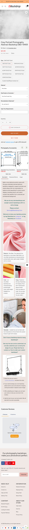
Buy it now (14, 138)
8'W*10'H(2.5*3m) (6, 74)
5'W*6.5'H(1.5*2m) (18, 63)
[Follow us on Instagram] (6, 463)
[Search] (5, 6)
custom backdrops (9, 380)
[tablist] (14, 414)
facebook (18, 218)
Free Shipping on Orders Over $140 (14, 1)
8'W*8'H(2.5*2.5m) (19, 70)
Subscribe (23, 474)
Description (4, 177)
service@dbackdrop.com (14, 210)
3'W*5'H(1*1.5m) (6, 63)
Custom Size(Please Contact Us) (10, 81)
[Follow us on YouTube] (13, 463)
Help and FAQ (4, 492)
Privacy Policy (19, 514)
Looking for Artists (5, 509)
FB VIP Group (4, 506)
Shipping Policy (19, 489)
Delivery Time (4, 495)
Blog (17, 511)
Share (12, 53)
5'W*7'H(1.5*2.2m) (7, 67)
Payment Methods (5, 512)
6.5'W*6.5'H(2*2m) (19, 67)
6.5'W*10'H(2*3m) (6, 70)
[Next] (26, 147)
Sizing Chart (18, 492)
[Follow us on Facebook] (3, 463)
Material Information (20, 486)
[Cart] (26, 6)
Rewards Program (5, 503)
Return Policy (19, 495)
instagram (18, 216)
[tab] (5, 414)
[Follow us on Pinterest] (10, 463)
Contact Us (3, 489)
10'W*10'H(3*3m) (19, 74)
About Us (3, 486)
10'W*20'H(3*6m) (6, 77)
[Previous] (22, 147)
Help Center (18, 505)
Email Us (18, 508)
